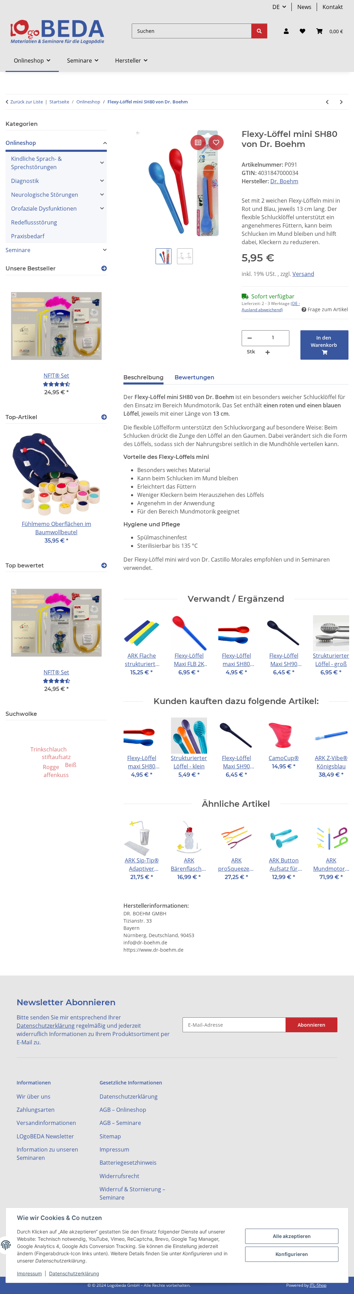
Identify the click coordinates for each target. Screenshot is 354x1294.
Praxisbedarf (27, 236)
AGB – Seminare (120, 1123)
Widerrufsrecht (119, 1176)
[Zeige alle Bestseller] (104, 268)
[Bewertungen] (56, 384)
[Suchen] (259, 31)
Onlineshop (21, 143)
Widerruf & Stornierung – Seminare (132, 1193)
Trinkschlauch (48, 749)
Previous (135, 650)
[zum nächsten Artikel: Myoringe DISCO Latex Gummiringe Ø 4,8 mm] (341, 101)
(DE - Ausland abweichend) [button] (271, 307)
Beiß (70, 765)
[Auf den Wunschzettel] (216, 142)
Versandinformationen (46, 1123)
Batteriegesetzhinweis (128, 1162)
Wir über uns (33, 1096)
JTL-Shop (318, 1285)
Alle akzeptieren (292, 1236)
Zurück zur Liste (26, 102)
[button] (286, 31)
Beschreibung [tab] (143, 377)
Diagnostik (25, 181)
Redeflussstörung (34, 222)
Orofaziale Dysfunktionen (44, 208)
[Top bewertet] (104, 565)
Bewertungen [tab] (194, 377)
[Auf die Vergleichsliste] (198, 142)
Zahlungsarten (36, 1109)
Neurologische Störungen (44, 194)
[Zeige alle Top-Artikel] (104, 417)
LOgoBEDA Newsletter (45, 1136)
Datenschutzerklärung (74, 1273)
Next (337, 650)
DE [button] (276, 7)
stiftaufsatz (56, 757)
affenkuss (56, 775)
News (304, 7)
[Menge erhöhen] (267, 352)
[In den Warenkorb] (128, 125)
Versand (303, 274)
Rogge (51, 767)
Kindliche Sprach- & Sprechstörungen (36, 163)
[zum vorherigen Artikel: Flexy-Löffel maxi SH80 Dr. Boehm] (327, 101)
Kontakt (333, 7)
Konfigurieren (292, 1254)
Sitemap (110, 1136)
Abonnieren (311, 1025)
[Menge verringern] (249, 338)
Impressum (29, 1273)
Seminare (18, 250)
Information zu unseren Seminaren (47, 1154)
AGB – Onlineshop (123, 1109)
